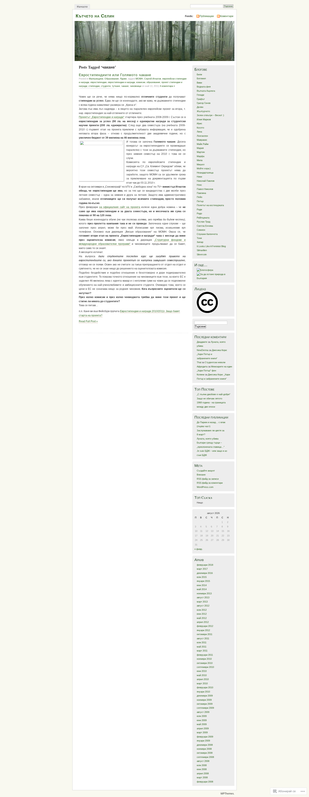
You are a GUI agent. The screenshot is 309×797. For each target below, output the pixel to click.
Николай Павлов (205, 181)
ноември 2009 (204, 700)
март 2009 (202, 732)
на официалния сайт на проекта (119, 207)
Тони (199, 238)
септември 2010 (205, 667)
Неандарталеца (205, 172)
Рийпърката (203, 217)
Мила (199, 160)
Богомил (201, 78)
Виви (199, 82)
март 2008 (202, 777)
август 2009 (203, 712)
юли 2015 (202, 577)
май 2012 (202, 618)
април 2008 (203, 773)
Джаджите (202, 342)
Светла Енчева (205, 226)
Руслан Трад (203, 221)
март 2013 (202, 601)
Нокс (199, 185)
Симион (201, 230)
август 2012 (203, 605)
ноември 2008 (204, 749)
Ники (199, 176)
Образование (111, 78)
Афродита (202, 366)
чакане (125, 86)
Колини (200, 374)
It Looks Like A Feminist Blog (211, 246)
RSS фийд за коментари (210, 483)
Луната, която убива (207, 438)
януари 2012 (203, 630)
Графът (201, 99)
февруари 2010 (205, 687)
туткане (116, 86)
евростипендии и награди (121, 82)
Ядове (123, 78)
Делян (200, 107)
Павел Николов (205, 189)
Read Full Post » (88, 321)
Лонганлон (202, 136)
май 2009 (202, 724)
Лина (199, 131)
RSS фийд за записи (208, 479)
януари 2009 (203, 740)
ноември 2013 (204, 593)
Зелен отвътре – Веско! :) (210, 115)
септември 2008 (205, 757)
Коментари (226, 16)
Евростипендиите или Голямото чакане (115, 74)
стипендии (94, 86)
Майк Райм (203, 144)
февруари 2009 (205, 736)
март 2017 (202, 569)
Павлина (201, 193)
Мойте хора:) (204, 168)
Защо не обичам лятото (209, 398)
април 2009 (203, 728)
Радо (199, 213)
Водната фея (204, 86)
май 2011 (201, 646)
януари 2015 (203, 581)
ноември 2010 (204, 659)
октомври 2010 (205, 663)
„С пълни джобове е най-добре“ (213, 394)
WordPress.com (205, 487)
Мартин (201, 152)
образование (153, 82)
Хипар (200, 242)
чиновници (135, 86)
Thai (199, 362)
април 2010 (203, 679)
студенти (106, 86)
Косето (200, 127)
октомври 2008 (205, 753)
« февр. (198, 549)
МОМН (139, 78)
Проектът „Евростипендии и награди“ (101, 117)
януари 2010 (203, 691)
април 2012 (203, 622)
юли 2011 (201, 642)
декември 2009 (205, 695)
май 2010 (202, 675)
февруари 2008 (205, 781)
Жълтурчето (203, 111)
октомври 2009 (205, 704)
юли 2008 (202, 765)
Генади (200, 95)
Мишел (200, 164)
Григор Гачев (203, 103)
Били (199, 74)
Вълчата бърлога (206, 91)
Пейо (199, 197)
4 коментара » (167, 86)
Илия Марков (204, 119)
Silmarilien (202, 250)
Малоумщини (96, 78)
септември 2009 (205, 708)
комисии (140, 82)
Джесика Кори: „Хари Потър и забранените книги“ (212, 354)
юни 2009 (202, 720)
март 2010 (202, 683)
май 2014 (202, 589)
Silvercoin (202, 254)
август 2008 (203, 761)
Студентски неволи (215, 362)
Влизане (201, 474)
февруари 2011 (205, 655)
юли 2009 (202, 716)
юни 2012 (202, 614)
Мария (200, 148)
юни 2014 (202, 585)
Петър (200, 201)
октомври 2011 (204, 634)
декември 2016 (205, 573)
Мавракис (202, 140)
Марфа (200, 156)
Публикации (206, 16)
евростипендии (98, 82)
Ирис (199, 123)
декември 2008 (205, 745)
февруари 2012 (205, 626)
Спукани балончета (207, 234)
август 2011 (203, 638)
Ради (199, 209)
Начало (82, 6)
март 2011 (202, 650)
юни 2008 (202, 769)
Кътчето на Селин (95, 15)
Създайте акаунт (206, 470)
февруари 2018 (205, 565)
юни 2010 (202, 671)
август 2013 (203, 597)
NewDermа (202, 350)
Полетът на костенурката (210, 205)
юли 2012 (202, 610)
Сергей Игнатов (152, 78)
